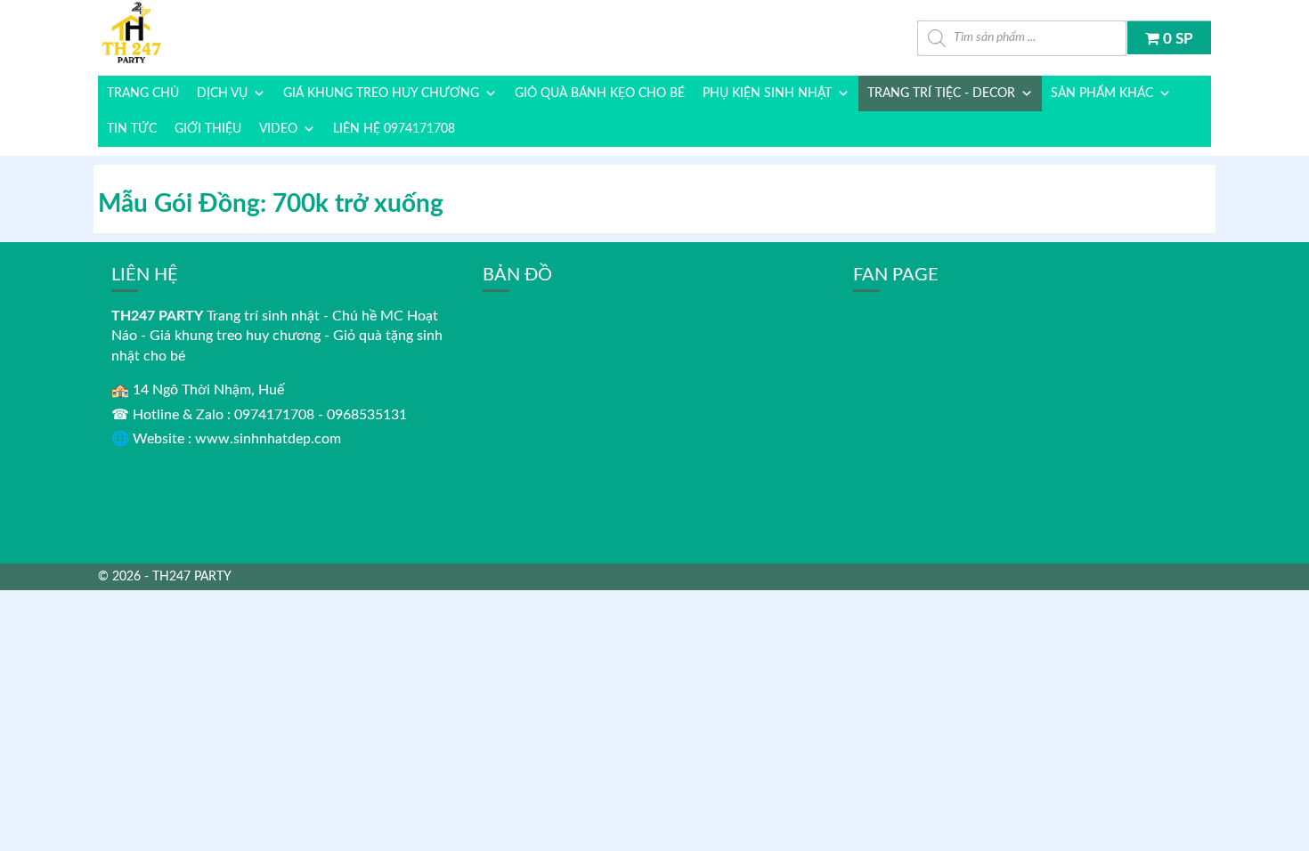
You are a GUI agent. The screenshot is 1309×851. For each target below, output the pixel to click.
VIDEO (278, 129)
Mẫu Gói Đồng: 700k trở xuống (270, 203)
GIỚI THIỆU (208, 129)
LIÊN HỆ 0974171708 (394, 129)
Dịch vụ (222, 93)
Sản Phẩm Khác (1102, 93)
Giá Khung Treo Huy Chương (381, 93)
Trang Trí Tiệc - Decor (941, 93)
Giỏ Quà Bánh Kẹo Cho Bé (600, 93)
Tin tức (132, 129)
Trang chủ (143, 93)
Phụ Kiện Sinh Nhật (767, 93)
